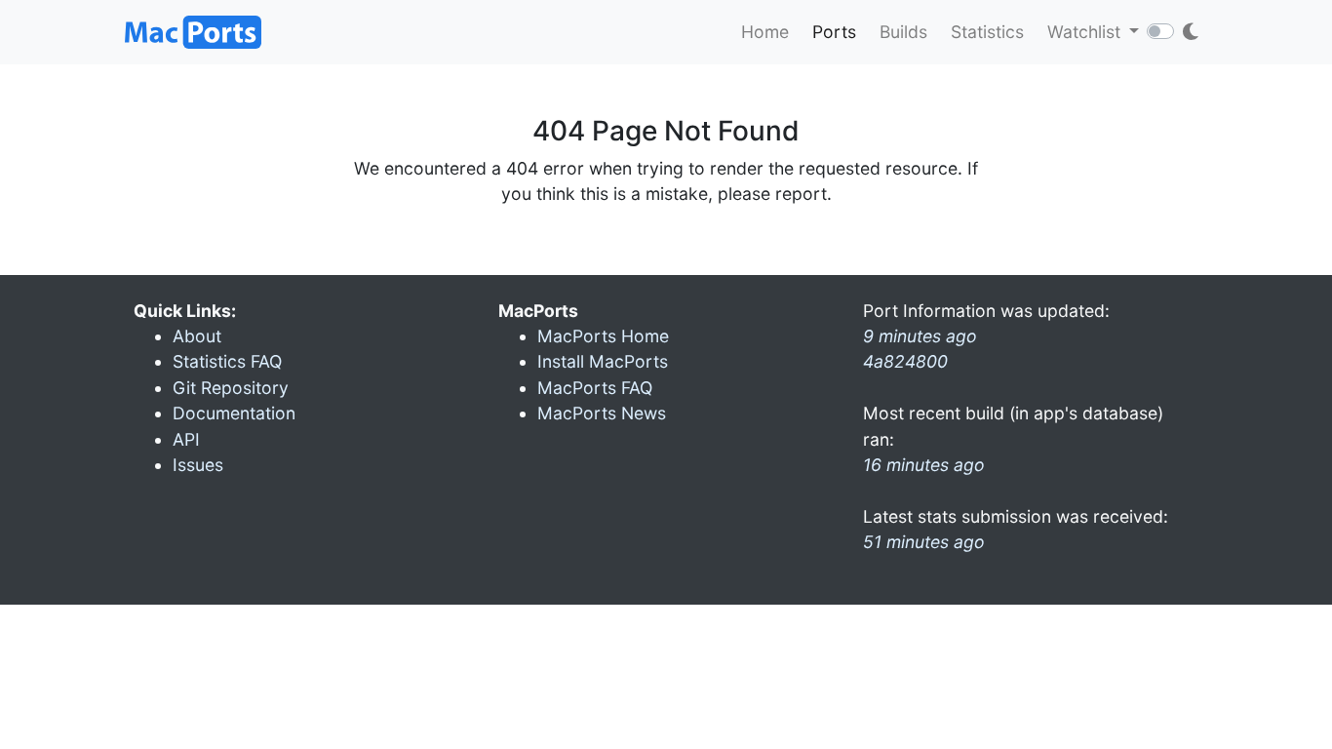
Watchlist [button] (1086, 31)
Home (765, 31)
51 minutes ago (924, 542)
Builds (903, 31)
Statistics (987, 31)
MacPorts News (601, 413)
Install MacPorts (602, 361)
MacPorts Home (603, 336)
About (197, 336)
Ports (834, 31)
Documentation (234, 413)
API (186, 439)
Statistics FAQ (227, 361)
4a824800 (905, 361)
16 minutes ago (924, 464)
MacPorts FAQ (594, 387)
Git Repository (231, 387)
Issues (198, 464)
